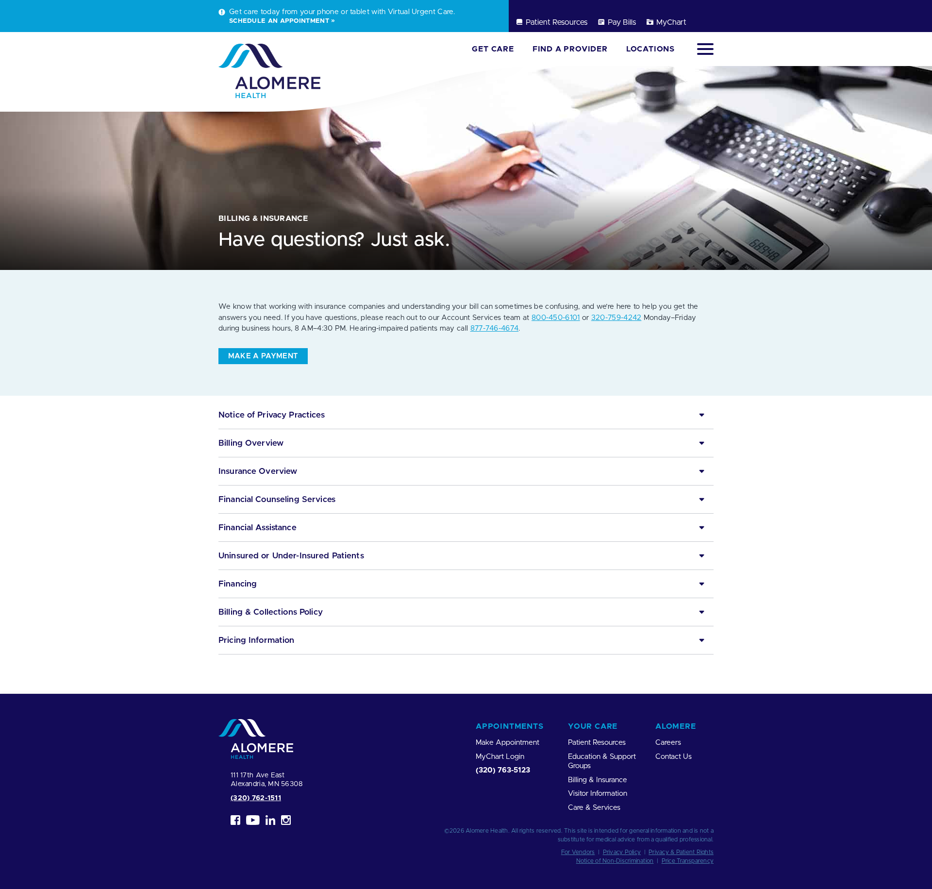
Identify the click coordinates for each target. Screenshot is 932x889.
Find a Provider (570, 49)
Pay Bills (622, 22)
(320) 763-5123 (503, 770)
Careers (668, 742)
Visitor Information (597, 793)
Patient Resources (556, 22)
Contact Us (673, 756)
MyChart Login (500, 756)
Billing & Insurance (597, 780)
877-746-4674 (494, 328)
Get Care (493, 49)
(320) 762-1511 (256, 798)
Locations (650, 49)
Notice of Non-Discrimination (615, 861)
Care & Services (594, 807)
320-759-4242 (616, 317)
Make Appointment (507, 742)
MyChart (671, 22)
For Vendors (578, 852)
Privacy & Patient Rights (681, 852)
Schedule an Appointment (279, 21)
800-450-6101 (556, 317)
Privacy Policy (622, 852)
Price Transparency (688, 861)
